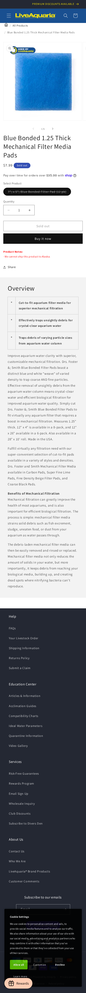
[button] (9, 16)
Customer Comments (24, 881)
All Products (20, 25)
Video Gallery (18, 746)
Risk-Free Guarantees (24, 773)
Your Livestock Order (23, 638)
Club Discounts (19, 813)
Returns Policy (19, 658)
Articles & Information (24, 696)
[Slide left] (33, 129)
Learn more (20, 976)
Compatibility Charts (23, 716)
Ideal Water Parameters (25, 726)
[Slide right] (53, 129)
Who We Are (17, 861)
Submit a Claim (19, 668)
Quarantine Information (26, 736)
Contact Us (16, 851)
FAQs (12, 628)
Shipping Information (24, 648)
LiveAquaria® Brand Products (29, 871)
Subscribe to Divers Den (26, 823)
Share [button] (12, 267)
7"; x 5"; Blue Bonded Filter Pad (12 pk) (39, 192)
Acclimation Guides (22, 706)
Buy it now (43, 238)
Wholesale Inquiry (22, 804)
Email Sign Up (18, 794)
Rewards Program (21, 783)
